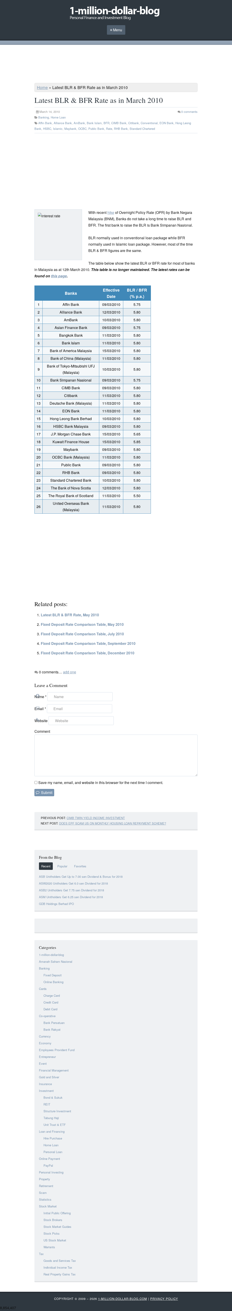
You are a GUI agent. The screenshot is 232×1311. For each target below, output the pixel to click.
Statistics (45, 1199)
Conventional (149, 123)
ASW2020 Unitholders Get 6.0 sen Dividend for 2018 (73, 883)
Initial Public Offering (57, 1213)
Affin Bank (45, 123)
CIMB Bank (118, 123)
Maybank (70, 128)
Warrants (49, 1247)
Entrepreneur (47, 1057)
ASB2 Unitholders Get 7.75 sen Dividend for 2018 (71, 890)
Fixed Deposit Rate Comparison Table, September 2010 (88, 643)
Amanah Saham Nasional (55, 961)
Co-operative (47, 1016)
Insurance (45, 1084)
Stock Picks (52, 1233)
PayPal (48, 1165)
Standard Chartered (142, 128)
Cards (43, 989)
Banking (43, 117)
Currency (45, 1036)
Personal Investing (51, 1172)
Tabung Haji (51, 1118)
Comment (42, 731)
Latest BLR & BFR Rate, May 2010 (70, 614)
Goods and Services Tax (60, 1260)
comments (189, 111)
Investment (46, 1090)
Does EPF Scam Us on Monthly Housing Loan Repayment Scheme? (112, 823)
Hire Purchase (53, 1138)
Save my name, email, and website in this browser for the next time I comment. (100, 782)
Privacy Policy (164, 1298)
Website (41, 720)
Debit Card (50, 1009)
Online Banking (53, 982)
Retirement (46, 1186)
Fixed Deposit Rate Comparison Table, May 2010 (82, 624)
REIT (47, 1104)
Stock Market (48, 1206)
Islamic (58, 128)
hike (110, 212)
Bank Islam (94, 123)
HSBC (47, 128)
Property (44, 1179)
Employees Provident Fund (57, 1050)
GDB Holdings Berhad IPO (56, 904)
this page (59, 275)
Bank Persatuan (54, 1023)
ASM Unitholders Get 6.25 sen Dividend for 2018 (71, 897)
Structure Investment (57, 1111)
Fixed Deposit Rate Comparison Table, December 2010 (87, 653)
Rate (109, 128)
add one (69, 672)
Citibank (133, 123)
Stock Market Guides (57, 1226)
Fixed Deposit (53, 975)
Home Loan (58, 117)
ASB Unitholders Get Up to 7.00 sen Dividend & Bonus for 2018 (81, 876)
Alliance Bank (63, 123)
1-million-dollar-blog (51, 955)
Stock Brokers (53, 1220)
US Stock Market (55, 1240)
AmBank (79, 123)
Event (43, 1063)
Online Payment (49, 1158)
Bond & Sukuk (53, 1097)
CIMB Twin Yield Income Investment (96, 818)
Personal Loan (53, 1152)
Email (40, 708)
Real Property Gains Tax (60, 1274)
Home (42, 87)
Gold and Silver (49, 1077)
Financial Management (54, 1070)
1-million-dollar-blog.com (122, 1298)
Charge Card (52, 995)
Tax (41, 1254)
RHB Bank (121, 128)
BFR (106, 123)
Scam (43, 1192)
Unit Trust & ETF (55, 1124)
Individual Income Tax (58, 1267)
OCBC (82, 128)
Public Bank (96, 128)
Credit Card (51, 1002)
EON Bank (167, 123)
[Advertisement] (116, 64)
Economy (45, 1043)
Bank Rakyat (52, 1029)
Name (40, 696)
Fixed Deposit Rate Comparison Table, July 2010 (82, 633)
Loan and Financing (52, 1131)
